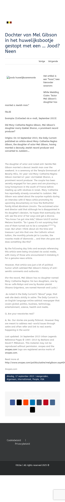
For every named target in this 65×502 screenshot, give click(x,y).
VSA (42, 379)
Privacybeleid (22, 443)
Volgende (53, 61)
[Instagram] (45, 440)
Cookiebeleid (14, 440)
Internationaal (24, 379)
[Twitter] (41, 440)
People (35, 379)
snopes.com (11, 349)
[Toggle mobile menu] (58, 26)
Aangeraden (42, 376)
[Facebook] (36, 440)
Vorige (42, 61)
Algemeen (11, 379)
